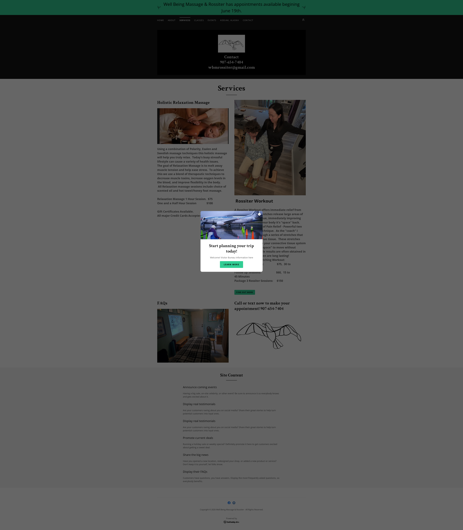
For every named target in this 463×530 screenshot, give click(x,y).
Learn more (231, 264)
